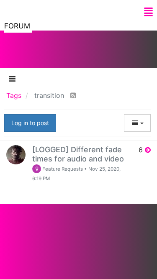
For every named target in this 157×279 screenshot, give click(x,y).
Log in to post (30, 122)
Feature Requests (62, 169)
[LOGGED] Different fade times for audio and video (78, 154)
